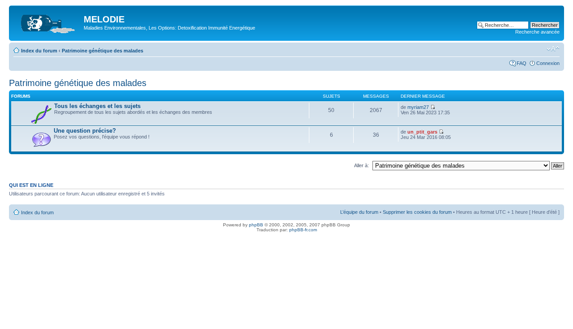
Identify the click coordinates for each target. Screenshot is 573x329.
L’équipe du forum (359, 212)
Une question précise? (85, 130)
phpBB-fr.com (303, 229)
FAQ (521, 63)
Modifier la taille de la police (553, 49)
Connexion (548, 63)
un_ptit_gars (422, 131)
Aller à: (361, 165)
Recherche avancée (537, 32)
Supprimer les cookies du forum (417, 212)
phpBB (256, 224)
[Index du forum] (47, 22)
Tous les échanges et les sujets (97, 106)
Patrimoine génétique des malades (102, 50)
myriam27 (418, 107)
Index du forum (39, 50)
